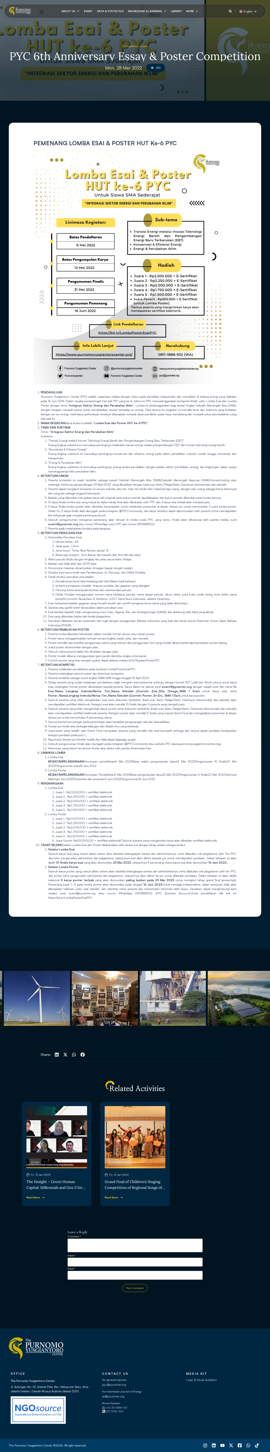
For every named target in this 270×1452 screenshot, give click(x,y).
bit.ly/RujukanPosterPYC (144, 660)
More (190, 11)
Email (71, 1268)
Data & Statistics (110, 11)
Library (176, 11)
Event (88, 11)
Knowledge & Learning (145, 11)
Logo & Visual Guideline (201, 1380)
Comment (74, 1236)
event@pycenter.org (82, 893)
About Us (68, 11)
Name (72, 1255)
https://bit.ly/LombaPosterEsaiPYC (70, 898)
